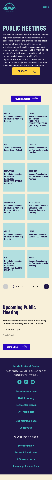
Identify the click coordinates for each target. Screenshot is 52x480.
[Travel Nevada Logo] (9, 6)
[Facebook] (19, 382)
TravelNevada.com (26, 391)
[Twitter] (26, 382)
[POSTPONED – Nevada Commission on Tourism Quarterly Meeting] (38, 207)
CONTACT (22, 71)
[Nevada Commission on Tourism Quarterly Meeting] (14, 119)
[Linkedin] (32, 382)
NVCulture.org (26, 398)
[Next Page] (46, 286)
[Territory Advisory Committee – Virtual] (14, 148)
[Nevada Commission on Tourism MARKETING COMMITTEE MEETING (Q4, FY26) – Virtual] (38, 119)
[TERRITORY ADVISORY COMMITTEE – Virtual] (38, 235)
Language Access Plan (26, 466)
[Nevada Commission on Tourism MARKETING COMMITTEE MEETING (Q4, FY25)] (14, 264)
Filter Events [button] (22, 98)
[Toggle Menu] (46, 6)
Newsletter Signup (26, 404)
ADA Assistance (26, 459)
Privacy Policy (26, 445)
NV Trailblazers (26, 411)
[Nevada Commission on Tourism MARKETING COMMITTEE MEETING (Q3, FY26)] (14, 177)
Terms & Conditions (26, 452)
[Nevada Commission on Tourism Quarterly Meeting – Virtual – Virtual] (14, 207)
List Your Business (26, 420)
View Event (13, 346)
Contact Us (26, 427)
